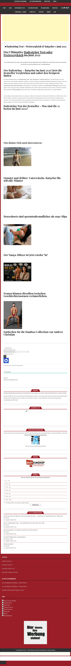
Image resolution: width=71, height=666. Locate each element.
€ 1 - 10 (8, 481)
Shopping (41, 12)
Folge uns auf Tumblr (10, 601)
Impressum (47, 1)
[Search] (68, 7)
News (10, 8)
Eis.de (5, 613)
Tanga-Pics (7, 605)
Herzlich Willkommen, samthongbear (15, 537)
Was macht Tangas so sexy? (16, 590)
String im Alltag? (8, 544)
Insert (3, 662)
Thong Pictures (8, 607)
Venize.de (7, 611)
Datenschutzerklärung (20, 1)
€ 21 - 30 (8, 487)
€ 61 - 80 (8, 496)
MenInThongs (8, 615)
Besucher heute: (7, 565)
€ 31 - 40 (8, 490)
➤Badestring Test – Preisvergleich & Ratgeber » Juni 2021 (35, 46)
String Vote (32, 12)
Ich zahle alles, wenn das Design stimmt (17, 503)
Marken (49, 12)
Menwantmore (8, 609)
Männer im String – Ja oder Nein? (17, 582)
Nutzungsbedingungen (35, 1)
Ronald (4, 590)
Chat (55, 12)
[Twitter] (64, 7)
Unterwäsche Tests (20, 8)
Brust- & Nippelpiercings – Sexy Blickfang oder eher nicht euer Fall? (24, 523)
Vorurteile (55, 8)
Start (4, 8)
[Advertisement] (35, 28)
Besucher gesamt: (7, 572)
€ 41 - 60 (8, 493)
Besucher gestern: (7, 568)
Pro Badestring (45, 8)
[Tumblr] (66, 7)
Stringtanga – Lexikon (20, 12)
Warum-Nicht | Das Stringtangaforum (35, 435)
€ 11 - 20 (8, 484)
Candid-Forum (8, 603)
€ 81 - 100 (8, 499)
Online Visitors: (6, 561)
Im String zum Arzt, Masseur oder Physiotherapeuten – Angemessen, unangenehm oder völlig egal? (33, 516)
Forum (54, 1)
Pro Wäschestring (33, 8)
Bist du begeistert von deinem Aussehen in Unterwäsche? (21, 530)
